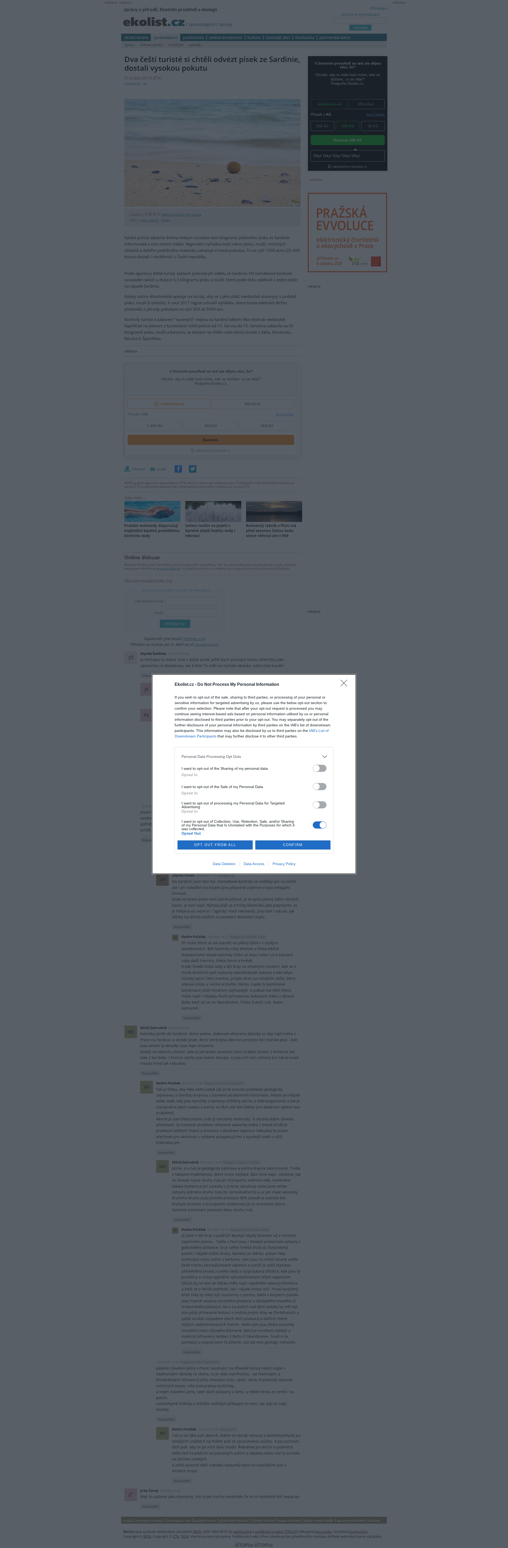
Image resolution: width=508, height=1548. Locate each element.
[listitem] (254, 756)
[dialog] (254, 774)
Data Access (254, 864)
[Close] (346, 685)
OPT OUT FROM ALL (215, 845)
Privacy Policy (284, 864)
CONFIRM (293, 845)
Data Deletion (224, 864)
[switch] (319, 768)
